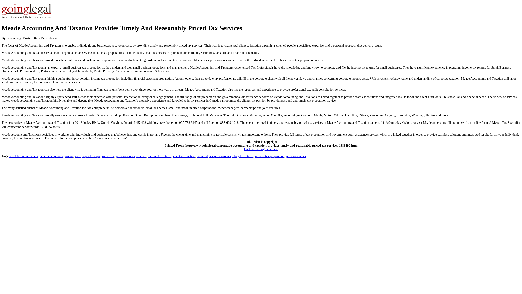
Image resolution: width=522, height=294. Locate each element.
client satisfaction (184, 156)
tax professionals (220, 156)
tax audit (202, 156)
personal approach (51, 156)
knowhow (108, 156)
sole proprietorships (87, 156)
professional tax (296, 156)
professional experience (131, 156)
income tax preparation (269, 156)
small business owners (23, 156)
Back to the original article (261, 149)
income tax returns (159, 156)
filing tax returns (242, 156)
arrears (69, 156)
